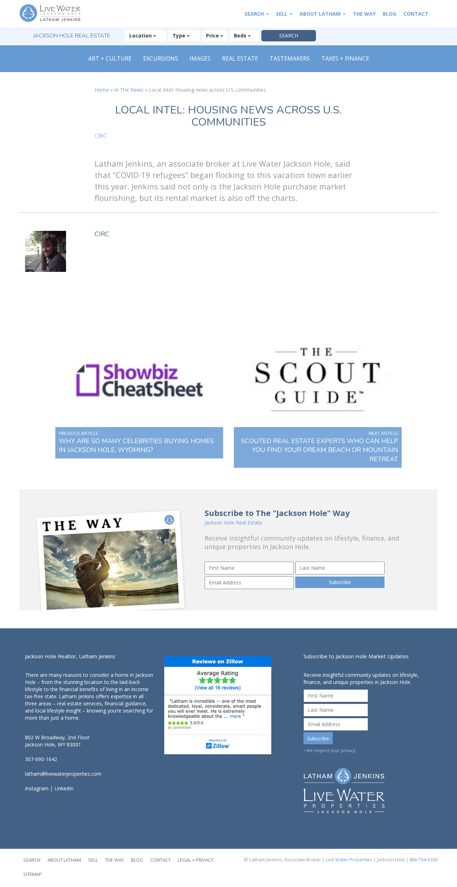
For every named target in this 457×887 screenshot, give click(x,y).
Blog (389, 13)
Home (102, 89)
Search (255, 13)
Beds (241, 35)
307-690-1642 (41, 759)
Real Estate (240, 58)
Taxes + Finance (345, 58)
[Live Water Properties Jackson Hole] (367, 785)
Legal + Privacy (196, 860)
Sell (282, 13)
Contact (415, 13)
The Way (364, 13)
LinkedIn (64, 788)
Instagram (37, 788)
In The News (129, 89)
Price (213, 35)
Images (200, 58)
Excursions (160, 58)
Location (141, 35)
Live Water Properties (349, 859)
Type (179, 35)
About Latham (321, 13)
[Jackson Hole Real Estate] (53, 13)
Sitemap (32, 874)
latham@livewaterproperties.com (63, 773)
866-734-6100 (423, 859)
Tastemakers (290, 58)
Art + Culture (110, 58)
